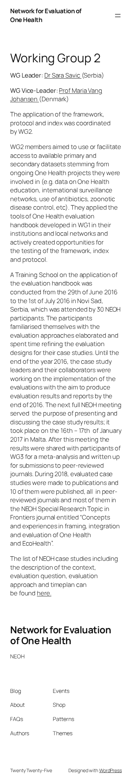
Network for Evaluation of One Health (60, 635)
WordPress (110, 770)
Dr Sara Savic (63, 75)
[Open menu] (118, 16)
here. (44, 593)
